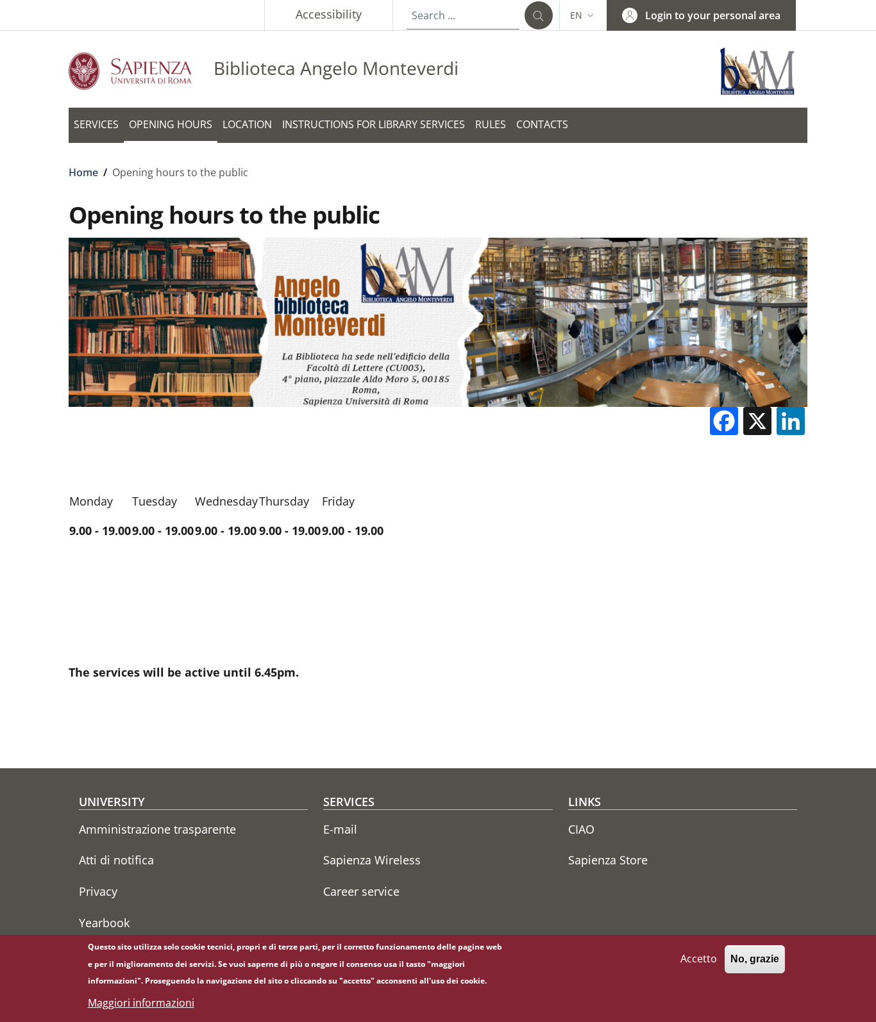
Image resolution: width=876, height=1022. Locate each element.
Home (83, 172)
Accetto (698, 959)
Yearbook (104, 922)
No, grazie (754, 958)
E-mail (340, 829)
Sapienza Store (608, 860)
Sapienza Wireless (372, 860)
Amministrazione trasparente (157, 829)
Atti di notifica (116, 860)
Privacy (98, 891)
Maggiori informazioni (141, 1003)
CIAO (581, 829)
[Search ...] (539, 15)
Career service (361, 891)
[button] (583, 15)
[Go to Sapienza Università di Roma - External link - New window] (141, 70)
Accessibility (329, 14)
